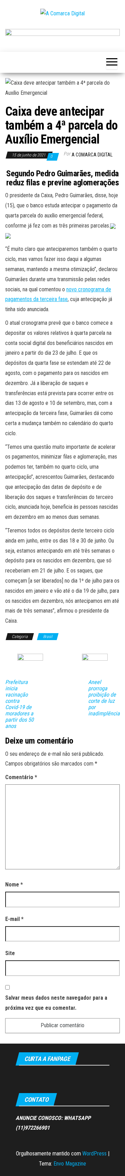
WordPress (94, 1153)
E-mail (14, 919)
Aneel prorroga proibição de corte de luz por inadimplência (104, 698)
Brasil (47, 636)
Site (10, 953)
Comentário (21, 777)
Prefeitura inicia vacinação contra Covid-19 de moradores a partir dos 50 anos (19, 704)
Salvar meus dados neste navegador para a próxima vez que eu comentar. (56, 1002)
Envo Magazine (69, 1163)
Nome (14, 884)
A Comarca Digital (92, 154)
